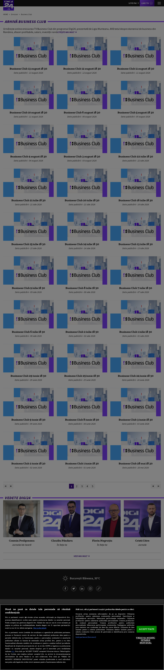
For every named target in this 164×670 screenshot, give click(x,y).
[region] (82, 637)
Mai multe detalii (39, 628)
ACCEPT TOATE (146, 629)
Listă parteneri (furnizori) (86, 637)
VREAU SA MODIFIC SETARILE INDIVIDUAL (145, 640)
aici (13, 651)
